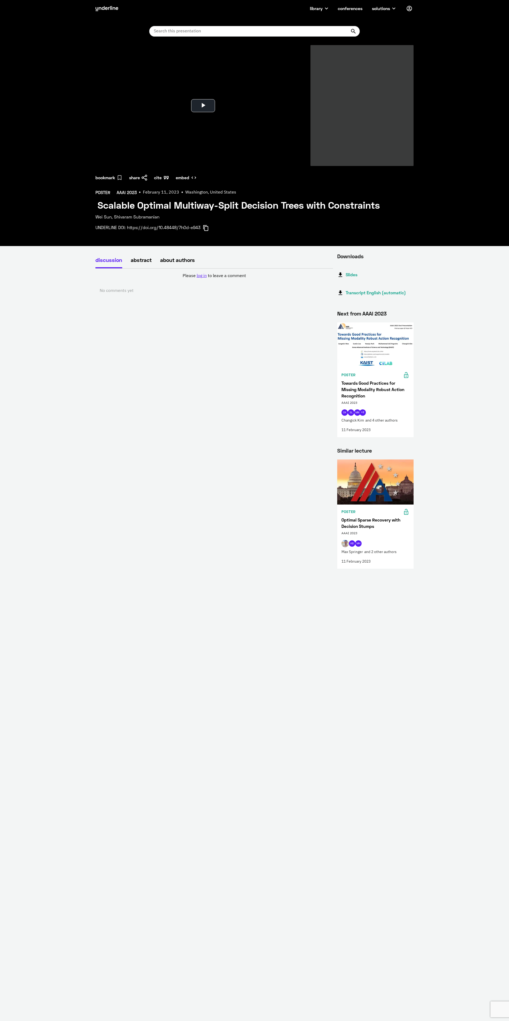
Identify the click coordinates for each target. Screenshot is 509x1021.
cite (158, 177)
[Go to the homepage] (106, 8)
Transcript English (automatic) (376, 292)
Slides (351, 274)
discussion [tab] (108, 260)
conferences (350, 8)
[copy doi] (209, 228)
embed (182, 177)
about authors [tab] (177, 260)
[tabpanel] (214, 283)
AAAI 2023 (374, 313)
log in (202, 276)
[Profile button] (409, 8)
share (134, 177)
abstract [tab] (141, 260)
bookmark (105, 177)
